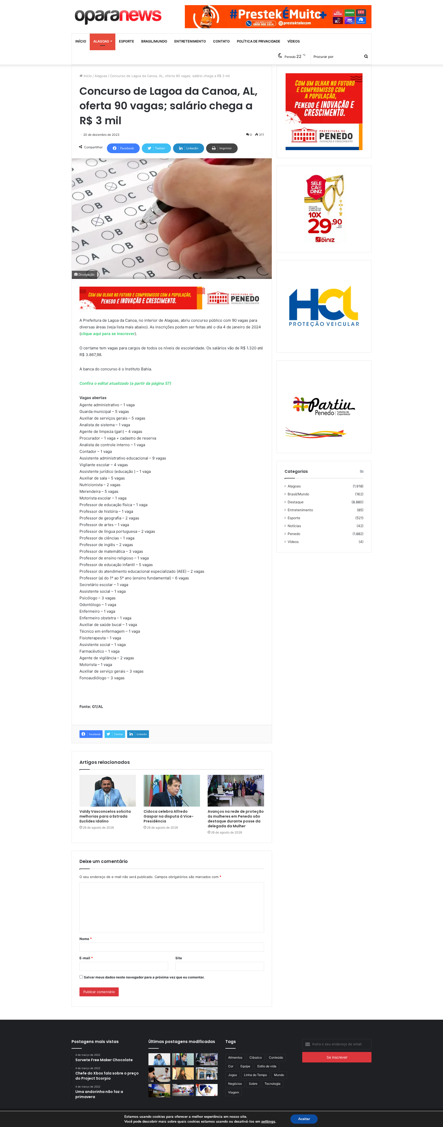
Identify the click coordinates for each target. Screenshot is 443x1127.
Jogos (232, 1075)
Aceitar (304, 1118)
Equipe (245, 1066)
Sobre (253, 1084)
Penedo (294, 534)
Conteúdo (276, 1057)
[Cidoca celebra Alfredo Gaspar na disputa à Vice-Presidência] (172, 791)
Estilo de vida (266, 1066)
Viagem (233, 1092)
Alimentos (235, 1057)
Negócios (235, 1084)
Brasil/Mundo (154, 41)
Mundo (279, 1075)
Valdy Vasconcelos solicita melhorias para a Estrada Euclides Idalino (105, 816)
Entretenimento (190, 41)
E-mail (86, 958)
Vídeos (293, 41)
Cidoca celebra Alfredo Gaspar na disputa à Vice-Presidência (169, 816)
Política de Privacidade (258, 41)
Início (80, 41)
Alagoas (101, 41)
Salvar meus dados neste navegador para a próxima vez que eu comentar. (144, 977)
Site (178, 958)
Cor (230, 1066)
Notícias (294, 526)
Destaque (296, 502)
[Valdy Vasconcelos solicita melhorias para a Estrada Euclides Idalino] (107, 791)
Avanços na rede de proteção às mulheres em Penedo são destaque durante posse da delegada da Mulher (236, 819)
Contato (221, 41)
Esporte (126, 41)
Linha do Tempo (255, 1075)
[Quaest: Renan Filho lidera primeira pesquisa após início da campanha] (207, 1090)
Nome (85, 939)
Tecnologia (272, 1084)
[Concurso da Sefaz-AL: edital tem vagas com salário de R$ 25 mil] (159, 1090)
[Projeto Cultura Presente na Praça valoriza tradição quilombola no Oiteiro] (183, 1090)
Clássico (255, 1057)
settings (268, 1121)
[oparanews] (119, 15)
